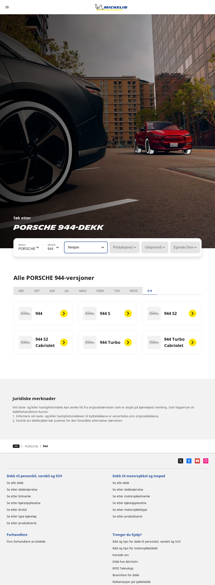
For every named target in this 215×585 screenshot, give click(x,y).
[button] (37, 247)
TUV (117, 291)
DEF (36, 291)
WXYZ (134, 291)
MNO (83, 291)
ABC (21, 291)
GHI (52, 291)
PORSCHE (31, 446)
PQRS (100, 291)
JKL (67, 291)
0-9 (150, 291)
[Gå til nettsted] (111, 7)
